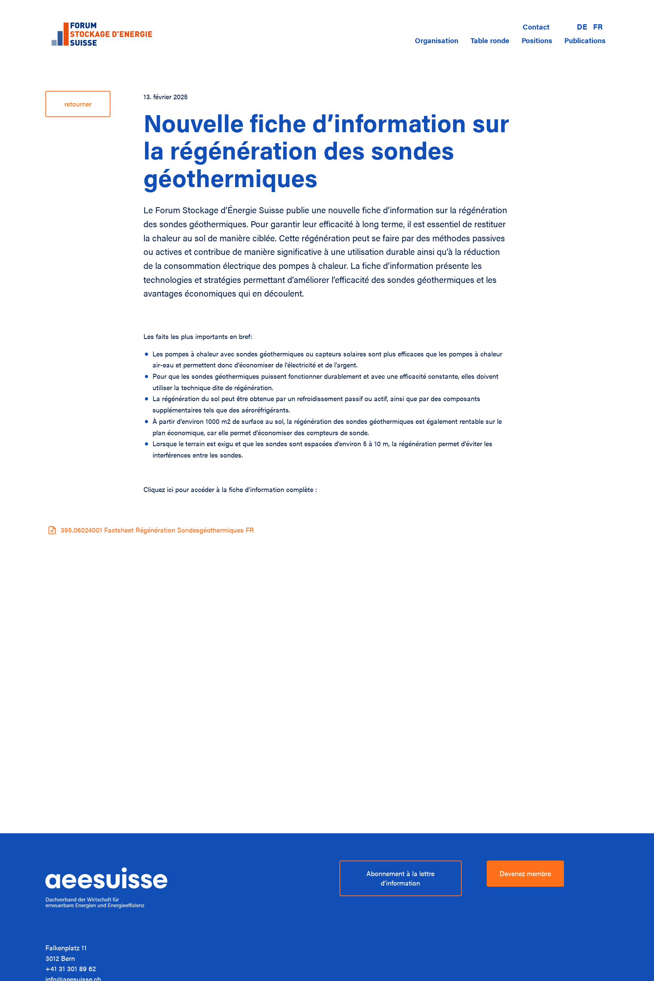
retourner (78, 103)
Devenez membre (525, 873)
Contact (536, 26)
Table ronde (489, 40)
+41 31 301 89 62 (70, 968)
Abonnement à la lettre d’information (400, 878)
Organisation (436, 40)
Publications (585, 40)
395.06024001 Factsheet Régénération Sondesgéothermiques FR (157, 529)
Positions (537, 40)
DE (582, 27)
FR (598, 27)
